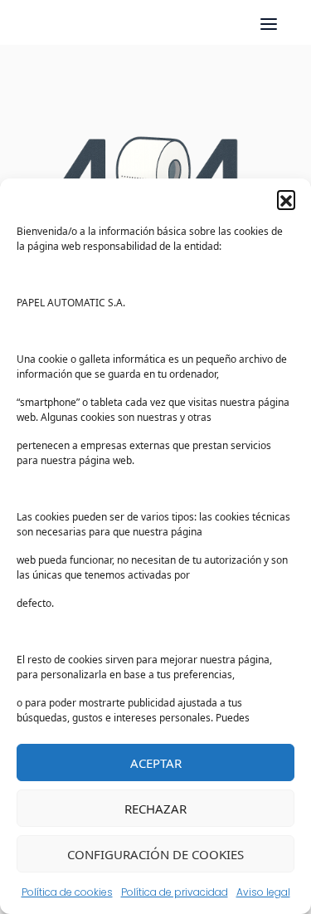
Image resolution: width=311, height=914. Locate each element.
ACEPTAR (156, 763)
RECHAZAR (155, 808)
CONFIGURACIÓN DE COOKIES (155, 854)
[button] (286, 199)
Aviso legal (263, 892)
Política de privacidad (174, 892)
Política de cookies (67, 892)
